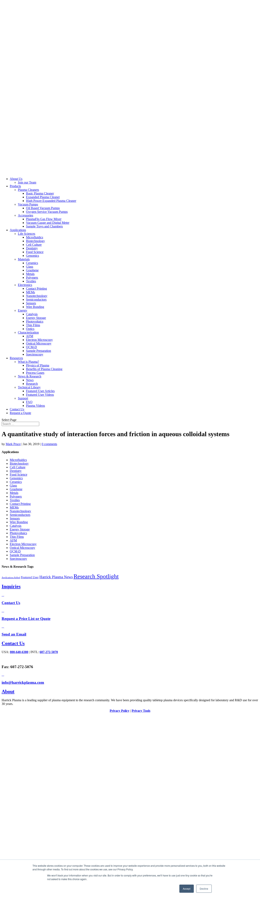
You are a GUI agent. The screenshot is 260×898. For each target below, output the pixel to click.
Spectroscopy (34, 354)
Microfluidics (34, 237)
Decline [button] (204, 888)
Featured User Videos (40, 394)
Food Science (34, 252)
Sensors (31, 303)
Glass (29, 266)
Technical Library (29, 387)
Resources (16, 358)
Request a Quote (20, 413)
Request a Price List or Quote (26, 618)
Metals (30, 274)
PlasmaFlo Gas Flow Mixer (43, 219)
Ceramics (32, 263)
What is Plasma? (28, 361)
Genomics (32, 255)
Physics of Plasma (37, 365)
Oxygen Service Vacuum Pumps (47, 211)
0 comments (49, 444)
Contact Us (17, 409)
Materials (24, 259)
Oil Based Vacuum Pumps (43, 208)
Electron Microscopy (39, 339)
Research (32, 383)
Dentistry (32, 248)
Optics (30, 328)
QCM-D (31, 347)
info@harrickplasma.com (23, 682)
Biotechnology (35, 241)
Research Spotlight (96, 576)
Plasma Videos (35, 405)
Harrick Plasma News (56, 577)
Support (23, 398)
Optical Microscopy (38, 343)
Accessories (25, 215)
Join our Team (27, 182)
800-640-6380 (19, 652)
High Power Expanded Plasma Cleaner (51, 200)
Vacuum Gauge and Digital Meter (47, 222)
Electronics (25, 285)
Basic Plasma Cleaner (40, 193)
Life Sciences (26, 233)
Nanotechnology (36, 296)
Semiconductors (36, 299)
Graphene (32, 270)
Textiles (31, 281)
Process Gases (35, 372)
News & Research (29, 376)
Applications (18, 230)
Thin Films (33, 325)
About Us (16, 178)
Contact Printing (36, 288)
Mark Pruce (13, 444)
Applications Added (11, 577)
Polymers (32, 277)
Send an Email (14, 634)
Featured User (30, 577)
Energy (22, 310)
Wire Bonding (35, 307)
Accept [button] (186, 888)
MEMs (30, 292)
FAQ (29, 402)
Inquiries (11, 586)
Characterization (28, 332)
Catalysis (32, 314)
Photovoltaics (34, 321)
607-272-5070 (49, 652)
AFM (29, 336)
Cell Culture (34, 244)
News (30, 380)
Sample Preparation (38, 350)
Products (15, 186)
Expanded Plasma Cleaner (43, 197)
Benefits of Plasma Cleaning (44, 369)
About (8, 691)
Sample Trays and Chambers (44, 226)
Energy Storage (36, 318)
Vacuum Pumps (28, 204)
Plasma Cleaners (28, 189)
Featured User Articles (40, 391)
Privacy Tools (141, 710)
